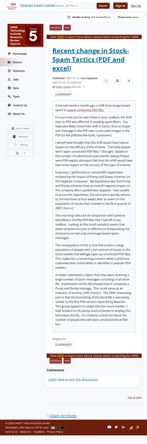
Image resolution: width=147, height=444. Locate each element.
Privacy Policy (55, 431)
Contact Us (20, 105)
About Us (19, 114)
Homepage (20, 54)
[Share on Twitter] (129, 80)
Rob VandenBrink (100, 17)
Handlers (39, 431)
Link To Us (11, 431)
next (67, 27)
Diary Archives (63, 415)
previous (56, 27)
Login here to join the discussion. (73, 379)
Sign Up (136, 6)
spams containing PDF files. (85, 110)
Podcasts (19, 71)
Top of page (134, 397)
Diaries (17, 62)
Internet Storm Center (37, 5)
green (135, 17)
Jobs (16, 79)
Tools (16, 97)
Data (16, 88)
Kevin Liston (63, 86)
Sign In (120, 6)
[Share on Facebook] (117, 80)
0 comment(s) (63, 94)
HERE (60, 37)
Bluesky (24, 144)
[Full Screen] (106, 80)
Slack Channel (23, 128)
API (37, 427)
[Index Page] (11, 5)
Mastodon (23, 136)
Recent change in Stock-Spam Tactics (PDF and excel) (90, 59)
